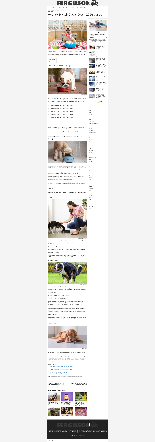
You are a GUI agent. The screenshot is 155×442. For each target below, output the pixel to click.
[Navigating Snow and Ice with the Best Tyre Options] (92, 90)
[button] (106, 7)
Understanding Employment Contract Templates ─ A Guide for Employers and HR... (101, 53)
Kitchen (90, 166)
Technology (66, 7)
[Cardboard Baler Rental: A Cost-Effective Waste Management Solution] (92, 66)
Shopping (90, 193)
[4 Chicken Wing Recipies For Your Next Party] (67, 411)
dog (65, 376)
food (68, 376)
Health (59, 7)
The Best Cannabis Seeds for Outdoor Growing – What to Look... (100, 72)
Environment (91, 130)
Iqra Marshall (91, 37)
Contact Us (83, 7)
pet (70, 376)
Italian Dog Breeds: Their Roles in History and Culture (53, 417)
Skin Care (90, 195)
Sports (90, 199)
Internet (90, 163)
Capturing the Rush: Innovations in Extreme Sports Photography (101, 78)
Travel (90, 204)
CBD (96, 74)
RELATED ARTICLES (52, 390)
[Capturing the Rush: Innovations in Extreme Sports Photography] (92, 78)
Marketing (90, 175)
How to (90, 159)
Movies (90, 179)
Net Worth (90, 181)
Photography (91, 186)
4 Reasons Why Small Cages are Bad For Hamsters (80, 417)
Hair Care (90, 152)
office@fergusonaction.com (79, 435)
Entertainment (91, 128)
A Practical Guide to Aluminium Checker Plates (100, 59)
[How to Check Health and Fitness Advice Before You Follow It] (98, 25)
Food (51, 10)
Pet (51, 11)
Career (90, 117)
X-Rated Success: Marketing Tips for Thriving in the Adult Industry (100, 96)
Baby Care (91, 108)
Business (54, 7)
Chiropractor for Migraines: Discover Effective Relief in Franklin (100, 47)
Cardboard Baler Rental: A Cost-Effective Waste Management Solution (101, 65)
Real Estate (91, 188)
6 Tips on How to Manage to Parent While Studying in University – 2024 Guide (56, 384)
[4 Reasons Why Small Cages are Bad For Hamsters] (81, 411)
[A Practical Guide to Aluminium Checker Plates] (92, 60)
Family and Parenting (92, 132)
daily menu (68, 53)
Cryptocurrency (91, 121)
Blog (97, 80)
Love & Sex (91, 172)
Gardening (91, 150)
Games (90, 148)
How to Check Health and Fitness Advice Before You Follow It (97, 34)
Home (49, 7)
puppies (59, 167)
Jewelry (90, 164)
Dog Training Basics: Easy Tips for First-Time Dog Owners (53, 403)
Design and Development (93, 123)
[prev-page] (84, 390)
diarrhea (54, 98)
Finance (90, 137)
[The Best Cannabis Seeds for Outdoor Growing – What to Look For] (92, 72)
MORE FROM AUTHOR (61, 390)
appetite (52, 376)
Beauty (90, 110)
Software (90, 197)
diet (59, 376)
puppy (73, 376)
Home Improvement (92, 157)
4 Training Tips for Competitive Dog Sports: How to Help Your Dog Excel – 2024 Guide (80, 404)
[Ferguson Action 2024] (77, 3)
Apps (90, 105)
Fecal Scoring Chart (61, 289)
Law (96, 56)
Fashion (90, 134)
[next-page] (86, 390)
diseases (62, 376)
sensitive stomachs (78, 376)
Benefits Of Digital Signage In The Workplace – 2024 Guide (79, 384)
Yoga (90, 208)
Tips (89, 202)
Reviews (72, 7)
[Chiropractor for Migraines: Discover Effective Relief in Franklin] (92, 47)
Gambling (90, 146)
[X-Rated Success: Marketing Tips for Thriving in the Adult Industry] (92, 96)
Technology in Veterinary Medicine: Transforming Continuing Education (66, 403)
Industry (90, 161)
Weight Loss (91, 206)
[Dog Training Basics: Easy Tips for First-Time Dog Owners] (54, 396)
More (77, 7)
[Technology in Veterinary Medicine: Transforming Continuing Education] (67, 396)
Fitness (90, 141)
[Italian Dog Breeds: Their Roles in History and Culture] (54, 411)
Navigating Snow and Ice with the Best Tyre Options (101, 89)
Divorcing (90, 125)
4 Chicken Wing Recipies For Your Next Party (67, 417)
